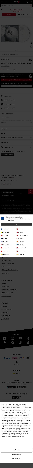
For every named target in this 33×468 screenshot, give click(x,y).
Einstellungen (16, 458)
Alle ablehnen (16, 454)
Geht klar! (16, 450)
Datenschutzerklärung (19, 436)
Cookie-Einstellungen (24, 433)
